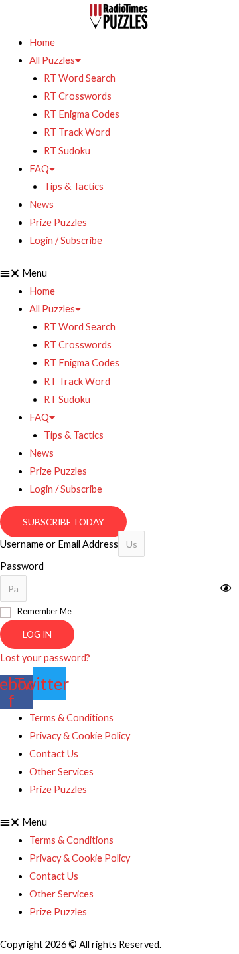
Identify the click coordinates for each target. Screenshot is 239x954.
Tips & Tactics (74, 186)
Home (42, 42)
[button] (119, 273)
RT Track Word (77, 132)
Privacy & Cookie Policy (79, 735)
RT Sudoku (67, 150)
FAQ (39, 168)
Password (22, 566)
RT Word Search (80, 78)
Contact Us (53, 753)
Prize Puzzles (58, 222)
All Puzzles (52, 60)
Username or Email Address (59, 544)
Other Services (61, 771)
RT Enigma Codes (82, 114)
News (41, 204)
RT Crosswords (78, 96)
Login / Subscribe (65, 240)
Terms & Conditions (71, 717)
